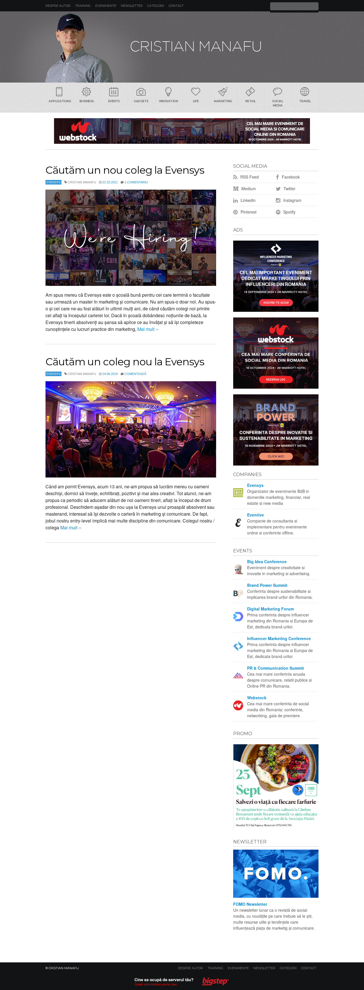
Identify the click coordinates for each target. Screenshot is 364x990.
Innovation (168, 101)
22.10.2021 (110, 182)
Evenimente (105, 6)
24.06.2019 (110, 374)
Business (86, 101)
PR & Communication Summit (275, 668)
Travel (305, 101)
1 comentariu (136, 182)
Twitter (288, 188)
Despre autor (58, 6)
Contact (176, 6)
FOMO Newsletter (250, 904)
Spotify (288, 212)
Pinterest (248, 212)
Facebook (290, 177)
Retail (250, 101)
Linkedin (247, 200)
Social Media (277, 103)
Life (196, 101)
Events (114, 101)
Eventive (255, 515)
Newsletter (132, 6)
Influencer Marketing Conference (279, 638)
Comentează (135, 374)
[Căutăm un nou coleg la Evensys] (131, 238)
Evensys (53, 182)
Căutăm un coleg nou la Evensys (125, 361)
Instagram (291, 200)
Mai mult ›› (147, 329)
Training (83, 6)
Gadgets (141, 101)
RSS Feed (249, 177)
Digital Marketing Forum (270, 609)
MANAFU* (182, 47)
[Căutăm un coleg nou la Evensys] (131, 429)
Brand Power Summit (267, 585)
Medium (248, 188)
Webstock (256, 697)
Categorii (155, 6)
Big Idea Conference (267, 561)
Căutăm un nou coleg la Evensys (125, 170)
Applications (60, 101)
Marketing (223, 101)
